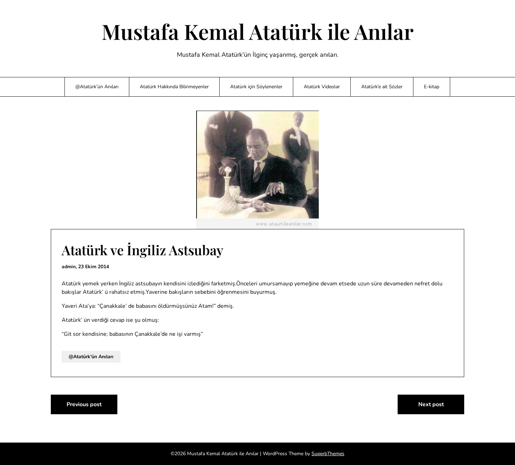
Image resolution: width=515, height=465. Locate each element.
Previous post (84, 404)
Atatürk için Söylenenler (256, 86)
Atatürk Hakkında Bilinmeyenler (174, 86)
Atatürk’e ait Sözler (382, 86)
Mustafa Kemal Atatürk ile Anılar (258, 31)
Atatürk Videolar (322, 86)
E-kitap (431, 86)
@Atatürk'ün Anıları (91, 356)
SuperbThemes (327, 453)
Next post (431, 404)
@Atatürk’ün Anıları (96, 86)
